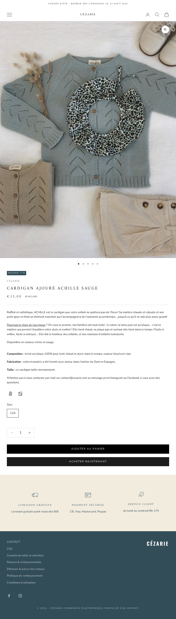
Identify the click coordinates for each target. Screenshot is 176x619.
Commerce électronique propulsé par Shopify (101, 608)
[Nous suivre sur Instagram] (20, 596)
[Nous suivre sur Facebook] (9, 596)
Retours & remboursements (24, 562)
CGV (10, 549)
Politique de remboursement (24, 576)
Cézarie (13, 281)
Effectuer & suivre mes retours (25, 569)
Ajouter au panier (88, 448)
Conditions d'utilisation (21, 583)
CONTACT (13, 542)
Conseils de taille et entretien (25, 555)
